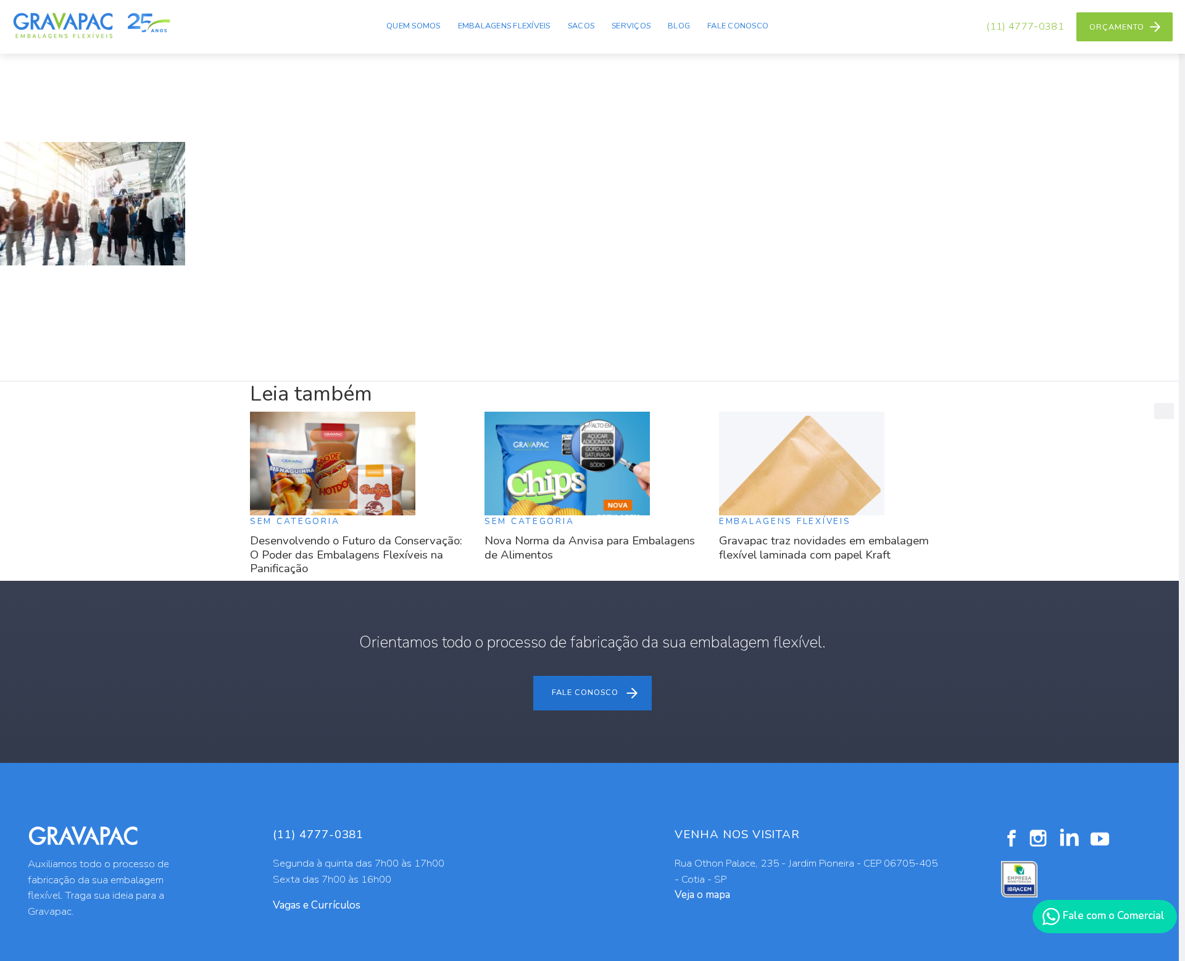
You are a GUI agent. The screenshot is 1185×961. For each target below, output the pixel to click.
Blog (679, 25)
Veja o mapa (702, 895)
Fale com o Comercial (1112, 916)
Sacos (581, 25)
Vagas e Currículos (316, 905)
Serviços (631, 25)
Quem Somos (413, 25)
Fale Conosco (737, 25)
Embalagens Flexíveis (504, 25)
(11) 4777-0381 (1025, 26)
